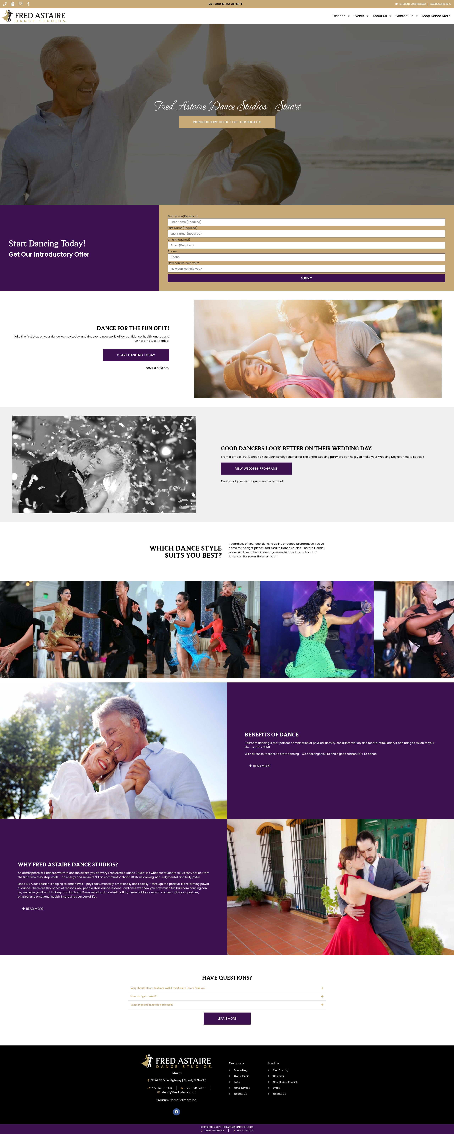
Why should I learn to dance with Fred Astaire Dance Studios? (167, 988)
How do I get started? (143, 996)
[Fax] (12, 4)
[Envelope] (20, 4)
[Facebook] (176, 1111)
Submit (306, 278)
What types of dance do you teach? (151, 1004)
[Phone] (5, 4)
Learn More (59, 639)
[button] (227, 988)
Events (359, 16)
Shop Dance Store (436, 16)
